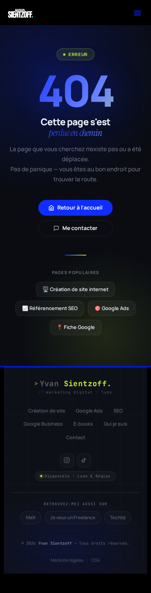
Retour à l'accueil (80, 207)
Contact (75, 437)
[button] (137, 13)
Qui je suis (115, 424)
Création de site (46, 410)
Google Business (43, 424)
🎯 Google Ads (111, 308)
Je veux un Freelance (72, 517)
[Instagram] (67, 460)
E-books (83, 424)
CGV (95, 560)
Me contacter (80, 228)
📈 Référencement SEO (49, 308)
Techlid (117, 517)
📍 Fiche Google (76, 327)
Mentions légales (67, 560)
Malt (31, 517)
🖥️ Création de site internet (75, 289)
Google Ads (89, 410)
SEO (118, 410)
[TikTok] (84, 460)
